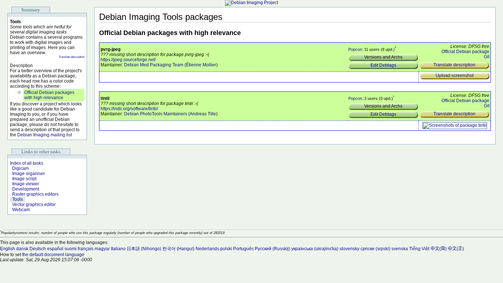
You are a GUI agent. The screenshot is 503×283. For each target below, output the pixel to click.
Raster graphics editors (35, 194)
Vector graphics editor (34, 204)
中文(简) (438, 248)
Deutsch (37, 248)
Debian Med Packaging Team (153, 64)
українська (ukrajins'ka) (314, 248)
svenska (399, 248)
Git (486, 56)
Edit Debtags (383, 65)
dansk (22, 248)
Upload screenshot (455, 75)
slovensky (349, 248)
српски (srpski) (375, 248)
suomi (70, 248)
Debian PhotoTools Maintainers (155, 113)
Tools (17, 199)
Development (25, 189)
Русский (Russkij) (272, 248)
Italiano (118, 248)
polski (226, 248)
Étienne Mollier (201, 64)
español (55, 248)
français (86, 248)
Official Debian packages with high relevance (49, 95)
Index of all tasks (26, 163)
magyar (102, 248)
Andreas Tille (203, 113)
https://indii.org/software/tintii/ (129, 108)
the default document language (53, 254)
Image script (24, 178)
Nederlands (207, 248)
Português (243, 248)
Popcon (355, 49)
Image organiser (28, 173)
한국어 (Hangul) (178, 248)
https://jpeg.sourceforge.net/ (128, 59)
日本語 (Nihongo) (144, 248)
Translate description (71, 57)
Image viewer (25, 183)
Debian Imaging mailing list (44, 134)
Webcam (21, 209)
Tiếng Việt (419, 248)
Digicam (20, 168)
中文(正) (456, 248)
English (7, 248)
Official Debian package (465, 51)
